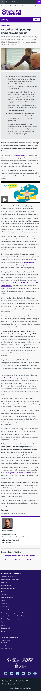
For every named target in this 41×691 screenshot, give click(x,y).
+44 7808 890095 (7, 543)
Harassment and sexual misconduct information (16, 616)
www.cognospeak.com (8, 506)
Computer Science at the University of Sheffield (20, 556)
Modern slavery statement (10, 684)
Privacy (12, 681)
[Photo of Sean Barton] (20, 523)
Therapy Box (8, 378)
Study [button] (3, 6)
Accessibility (20, 681)
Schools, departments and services (12, 619)
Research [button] (13, 6)
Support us (4, 595)
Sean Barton (7, 530)
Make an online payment (9, 610)
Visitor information (7, 598)
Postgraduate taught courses (10, 579)
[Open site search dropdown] (39, 2)
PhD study (4, 583)
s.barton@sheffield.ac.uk (10, 540)
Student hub (5, 607)
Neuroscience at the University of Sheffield (19, 560)
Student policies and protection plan (12, 613)
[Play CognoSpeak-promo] (4, 199)
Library (3, 625)
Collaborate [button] (25, 6)
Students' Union (6, 628)
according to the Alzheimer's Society (17, 473)
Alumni (3, 622)
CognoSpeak (19, 155)
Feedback (5, 681)
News (4, 19)
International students (8, 589)
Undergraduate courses (8, 576)
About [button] (37, 6)
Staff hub (4, 604)
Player (3, 601)
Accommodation (6, 586)
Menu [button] (35, 20)
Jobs (2, 592)
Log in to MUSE (10, 2)
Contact (3, 631)
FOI (26, 681)
